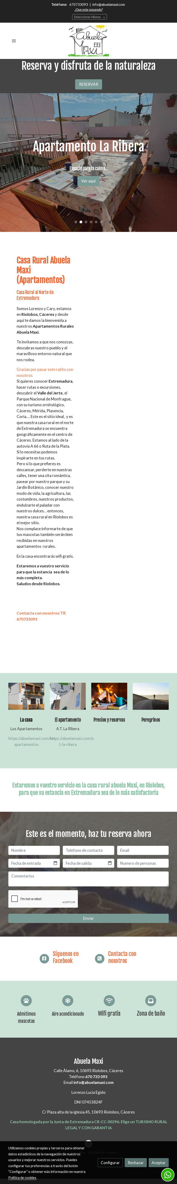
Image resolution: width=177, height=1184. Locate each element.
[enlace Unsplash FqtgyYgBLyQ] (151, 695)
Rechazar (136, 1162)
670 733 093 (96, 1076)
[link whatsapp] (167, 1174)
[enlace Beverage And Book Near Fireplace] (109, 695)
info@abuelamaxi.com (108, 4)
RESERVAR (88, 84)
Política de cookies (22, 1177)
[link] (89, 41)
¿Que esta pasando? (89, 9)
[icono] (44, 958)
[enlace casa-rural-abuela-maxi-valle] (26, 695)
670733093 (79, 4)
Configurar (110, 1162)
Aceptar (159, 1162)
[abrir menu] (13, 40)
